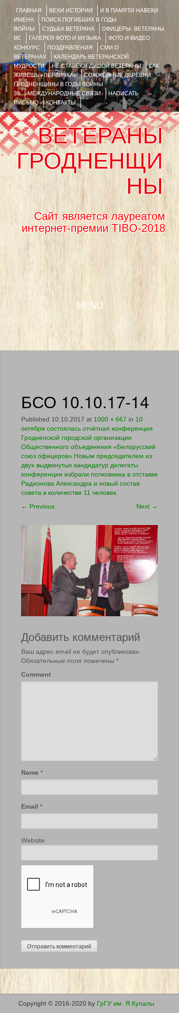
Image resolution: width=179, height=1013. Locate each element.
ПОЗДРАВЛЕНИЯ (70, 47)
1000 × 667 (110, 419)
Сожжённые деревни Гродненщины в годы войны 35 (82, 84)
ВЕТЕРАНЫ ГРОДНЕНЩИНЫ (90, 160)
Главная (29, 10)
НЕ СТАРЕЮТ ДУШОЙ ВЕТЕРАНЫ (96, 66)
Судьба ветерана (68, 29)
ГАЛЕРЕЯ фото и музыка (65, 38)
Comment (36, 674)
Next (147, 506)
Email (29, 806)
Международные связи (64, 93)
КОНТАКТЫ (61, 102)
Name (30, 772)
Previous (38, 506)
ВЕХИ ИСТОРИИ (71, 10)
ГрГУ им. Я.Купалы (125, 1003)
